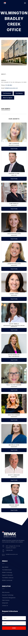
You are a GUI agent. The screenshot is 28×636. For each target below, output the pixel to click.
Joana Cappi (14, 293)
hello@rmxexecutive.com (11, 88)
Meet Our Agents (7, 97)
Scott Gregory (14, 475)
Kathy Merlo (14, 323)
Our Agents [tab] (5, 109)
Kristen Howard (14, 415)
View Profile (14, 149)
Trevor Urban (14, 505)
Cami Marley (14, 203)
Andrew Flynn (14, 173)
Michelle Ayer (14, 445)
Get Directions (7, 93)
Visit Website (19, 93)
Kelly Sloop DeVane (14, 384)
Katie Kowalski (14, 354)
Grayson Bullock (14, 233)
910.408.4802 (8, 85)
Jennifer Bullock (14, 263)
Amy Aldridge (14, 143)
